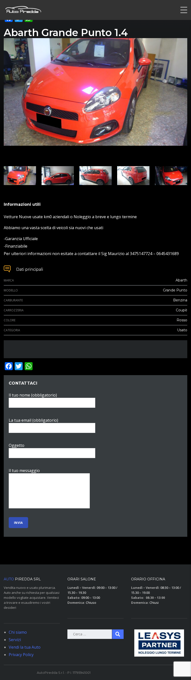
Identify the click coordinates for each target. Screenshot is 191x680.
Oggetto (16, 445)
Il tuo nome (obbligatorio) (33, 395)
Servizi (15, 639)
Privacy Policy (21, 654)
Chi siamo (18, 632)
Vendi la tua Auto (25, 647)
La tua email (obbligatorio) (33, 420)
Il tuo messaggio (24, 470)
